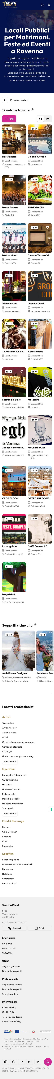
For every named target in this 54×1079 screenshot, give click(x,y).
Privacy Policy (9, 1007)
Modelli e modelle (11, 798)
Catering (6, 836)
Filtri (11, 118)
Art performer (9, 727)
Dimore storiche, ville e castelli (17, 864)
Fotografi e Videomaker (14, 775)
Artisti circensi (9, 732)
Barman (6, 827)
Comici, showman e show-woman (18, 742)
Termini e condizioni (12, 1016)
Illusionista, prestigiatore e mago (18, 756)
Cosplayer (7, 751)
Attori (5, 737)
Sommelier (7, 846)
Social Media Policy (11, 1021)
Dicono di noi (8, 948)
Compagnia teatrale (12, 746)
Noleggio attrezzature (12, 803)
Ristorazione (8, 878)
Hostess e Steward (11, 789)
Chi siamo (7, 943)
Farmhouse (7, 869)
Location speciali (10, 859)
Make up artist (9, 794)
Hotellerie (7, 873)
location (24, 100)
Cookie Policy (9, 1012)
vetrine (16, 100)
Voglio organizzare (11, 966)
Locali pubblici (9, 883)
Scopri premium (10, 994)
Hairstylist (7, 784)
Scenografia (8, 808)
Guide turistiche (10, 779)
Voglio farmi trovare (12, 984)
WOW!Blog (7, 953)
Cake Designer (9, 831)
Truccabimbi (8, 723)
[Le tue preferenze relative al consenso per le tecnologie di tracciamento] (51, 809)
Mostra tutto (10, 761)
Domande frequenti (12, 971)
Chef (4, 841)
